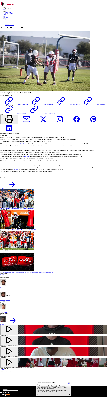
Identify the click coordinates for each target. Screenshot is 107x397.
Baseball (6, 293)
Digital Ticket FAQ (8, 296)
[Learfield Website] (4, 393)
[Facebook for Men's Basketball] (13, 30)
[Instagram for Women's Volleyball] (46, 233)
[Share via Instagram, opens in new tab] (59, 122)
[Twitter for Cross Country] (30, 127)
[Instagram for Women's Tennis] (46, 212)
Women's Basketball (9, 292)
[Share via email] (26, 122)
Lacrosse (7, 149)
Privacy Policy (5, 388)
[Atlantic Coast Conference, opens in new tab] (3, 385)
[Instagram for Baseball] (46, 19)
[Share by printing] (9, 119)
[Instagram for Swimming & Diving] (46, 201)
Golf (6, 138)
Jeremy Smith (15, 169)
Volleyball (7, 291)
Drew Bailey (26, 156)
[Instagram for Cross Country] (46, 127)
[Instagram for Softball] (46, 190)
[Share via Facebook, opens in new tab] (76, 122)
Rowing (6, 160)
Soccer (6, 170)
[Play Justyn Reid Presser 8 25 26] (9, 351)
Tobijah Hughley (9, 162)
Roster (10, 10)
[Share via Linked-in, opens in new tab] (8, 131)
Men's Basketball (8, 289)
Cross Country (7, 31)
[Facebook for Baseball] (13, 19)
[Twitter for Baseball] (30, 19)
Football (6, 288)
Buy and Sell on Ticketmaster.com (11, 298)
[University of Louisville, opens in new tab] (2, 375)
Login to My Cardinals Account (11, 297)
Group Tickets (7, 294)
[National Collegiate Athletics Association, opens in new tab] (2, 381)
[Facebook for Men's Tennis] (13, 94)
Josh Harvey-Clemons (22, 143)
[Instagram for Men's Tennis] (46, 94)
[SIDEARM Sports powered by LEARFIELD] (5, 396)
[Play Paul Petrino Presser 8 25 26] (9, 329)
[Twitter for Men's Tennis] (30, 94)
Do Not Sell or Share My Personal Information (10, 390)
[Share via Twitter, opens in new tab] (43, 122)
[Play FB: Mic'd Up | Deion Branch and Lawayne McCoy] (9, 362)
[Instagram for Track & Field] (46, 222)
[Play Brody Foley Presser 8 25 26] (9, 340)
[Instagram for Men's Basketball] (46, 30)
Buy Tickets (7, 286)
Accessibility (5, 389)
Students (7, 290)
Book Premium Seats (9, 287)
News (12, 10)
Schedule (7, 10)
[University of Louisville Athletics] (7, 5)
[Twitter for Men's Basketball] (30, 30)
